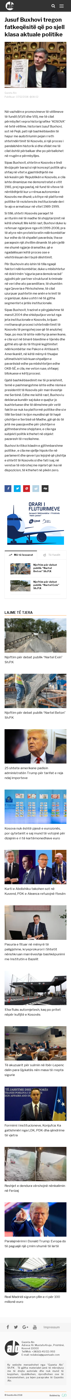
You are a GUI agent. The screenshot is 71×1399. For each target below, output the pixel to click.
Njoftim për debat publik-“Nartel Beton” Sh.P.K (45, 568)
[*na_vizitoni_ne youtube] (35, 1327)
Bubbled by (55, 1395)
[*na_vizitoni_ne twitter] (16, 1327)
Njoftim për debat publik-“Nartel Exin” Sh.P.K (46, 585)
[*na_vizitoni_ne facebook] (8, 1327)
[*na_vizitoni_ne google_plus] (25, 1327)
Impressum (52, 1327)
